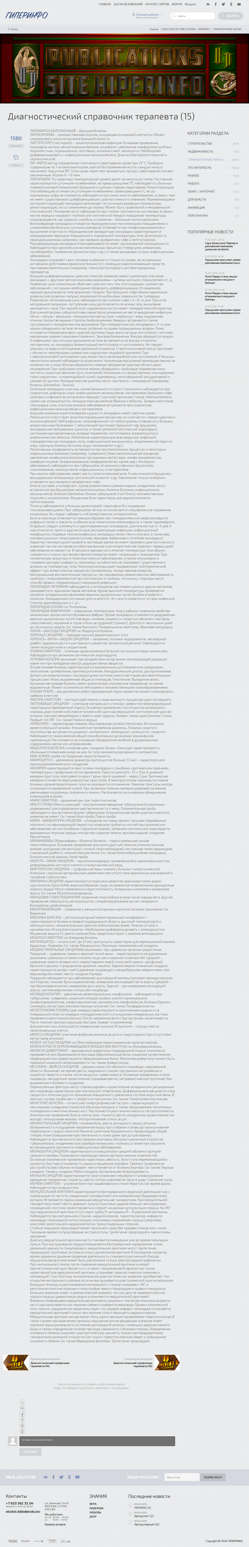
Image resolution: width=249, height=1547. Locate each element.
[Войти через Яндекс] (22, 1420)
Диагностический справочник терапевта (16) (132, 1364)
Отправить (30, 1451)
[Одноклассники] (69, 1477)
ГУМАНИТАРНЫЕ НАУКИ (205, 159)
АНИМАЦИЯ (196, 207)
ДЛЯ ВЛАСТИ (197, 199)
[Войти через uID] (22, 1402)
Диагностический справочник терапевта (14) (50, 1364)
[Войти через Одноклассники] (22, 1431)
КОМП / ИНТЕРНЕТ (201, 191)
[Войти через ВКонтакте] (22, 1408)
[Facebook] (53, 1477)
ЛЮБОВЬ (95, 1512)
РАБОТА (193, 183)
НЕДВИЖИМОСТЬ (200, 151)
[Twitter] (61, 1477)
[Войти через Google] (22, 1426)
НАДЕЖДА (96, 1508)
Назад (14, 29)
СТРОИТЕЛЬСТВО (200, 143)
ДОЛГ (93, 1516)
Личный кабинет (147, 14)
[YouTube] (77, 1477)
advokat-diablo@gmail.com (23, 1511)
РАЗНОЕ (193, 175)
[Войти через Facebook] (22, 1414)
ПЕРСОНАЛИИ (198, 215)
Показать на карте (55, 1524)
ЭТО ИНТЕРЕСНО (199, 167)
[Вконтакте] (45, 1477)
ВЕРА (92, 1503)
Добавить (232, 15)
